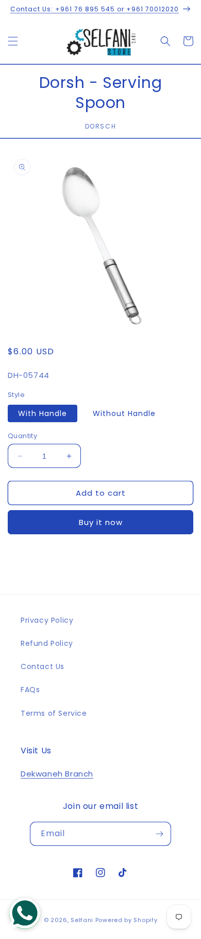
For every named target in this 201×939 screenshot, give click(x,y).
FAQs (30, 689)
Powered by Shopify (126, 920)
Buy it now (101, 522)
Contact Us (42, 666)
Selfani (82, 920)
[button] (13, 41)
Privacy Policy (47, 620)
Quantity (22, 436)
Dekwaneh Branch (57, 773)
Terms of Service (54, 713)
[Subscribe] (159, 834)
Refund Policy (47, 643)
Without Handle (124, 413)
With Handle (42, 413)
